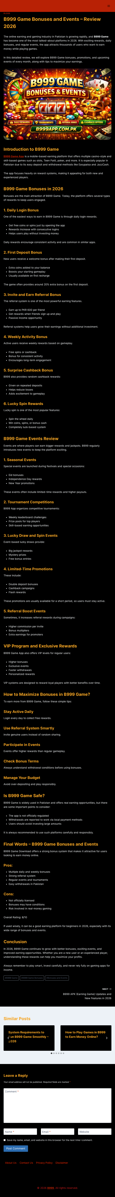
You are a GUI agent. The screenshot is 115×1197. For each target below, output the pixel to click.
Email (46, 1131)
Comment (12, 1091)
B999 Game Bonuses (32, 978)
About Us (10, 1162)
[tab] (51, 1053)
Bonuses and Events (56, 978)
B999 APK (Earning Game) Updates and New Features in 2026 (87, 994)
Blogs (7, 13)
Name (9, 1131)
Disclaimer (62, 1162)
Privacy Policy (44, 1162)
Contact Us (26, 1162)
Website (84, 1131)
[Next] (106, 1038)
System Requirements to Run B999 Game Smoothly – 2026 (28, 1037)
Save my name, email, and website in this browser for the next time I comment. (50, 1140)
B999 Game (11, 978)
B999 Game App (14, 156)
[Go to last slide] (8, 1038)
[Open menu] (108, 6)
